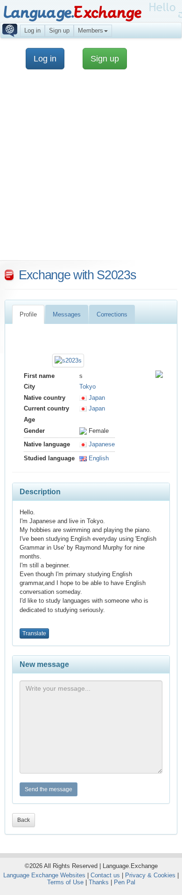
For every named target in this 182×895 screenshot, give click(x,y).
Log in (32, 30)
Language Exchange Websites (44, 875)
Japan (96, 397)
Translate (34, 633)
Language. (72, 12)
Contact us (105, 875)
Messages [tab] (67, 314)
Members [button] (90, 30)
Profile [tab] (28, 314)
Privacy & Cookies (150, 875)
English (98, 458)
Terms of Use (65, 882)
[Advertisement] (91, 169)
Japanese (101, 444)
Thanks (99, 882)
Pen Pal (124, 882)
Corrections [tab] (112, 314)
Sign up (59, 30)
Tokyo (87, 386)
